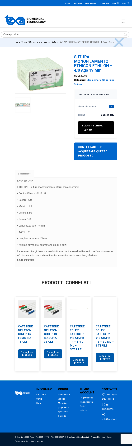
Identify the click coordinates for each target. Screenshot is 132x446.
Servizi (39, 399)
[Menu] (123, 20)
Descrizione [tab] (24, 174)
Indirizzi (83, 410)
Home (67, 3)
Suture (78, 84)
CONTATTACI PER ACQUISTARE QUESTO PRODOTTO (93, 151)
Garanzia (62, 416)
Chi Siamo (77, 3)
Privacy (94, 437)
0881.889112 (66, 10)
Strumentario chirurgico (100, 80)
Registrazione (86, 398)
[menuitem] (124, 20)
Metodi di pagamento (63, 405)
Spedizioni (63, 411)
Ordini (82, 406)
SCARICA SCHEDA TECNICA (92, 127)
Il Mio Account (86, 402)
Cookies (101, 437)
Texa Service (90, 3)
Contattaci (104, 3)
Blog (114, 3)
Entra (124, 3)
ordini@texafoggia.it (81, 10)
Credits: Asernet (37, 441)
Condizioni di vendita (64, 396)
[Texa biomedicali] (25, 20)
